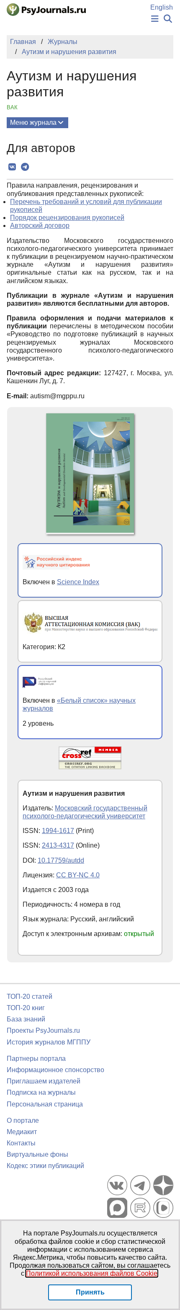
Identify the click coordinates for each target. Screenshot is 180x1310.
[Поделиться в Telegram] (25, 167)
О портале (23, 1120)
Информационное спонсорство (55, 1069)
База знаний (26, 1019)
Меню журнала (33, 122)
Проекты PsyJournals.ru (43, 1030)
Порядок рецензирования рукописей (67, 217)
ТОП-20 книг (26, 1007)
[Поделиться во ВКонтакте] (12, 167)
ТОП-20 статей (29, 996)
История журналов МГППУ (48, 1042)
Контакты (21, 1143)
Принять (90, 1292)
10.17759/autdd (61, 860)
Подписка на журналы (41, 1092)
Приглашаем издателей (43, 1081)
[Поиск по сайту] (167, 19)
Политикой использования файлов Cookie (91, 1273)
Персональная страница (45, 1104)
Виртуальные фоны (37, 1154)
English (161, 7)
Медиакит (22, 1131)
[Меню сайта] (155, 19)
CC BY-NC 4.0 (78, 875)
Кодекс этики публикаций (45, 1165)
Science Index (78, 581)
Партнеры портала (36, 1058)
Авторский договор (39, 225)
